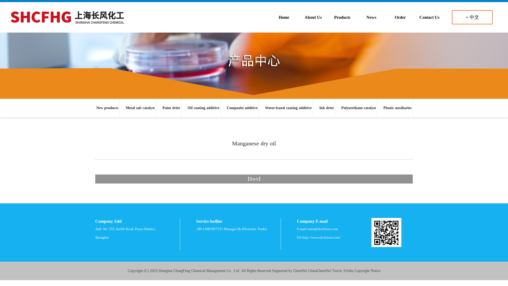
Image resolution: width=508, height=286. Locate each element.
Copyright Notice (367, 271)
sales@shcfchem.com (322, 229)
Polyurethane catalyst (358, 108)
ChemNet (300, 271)
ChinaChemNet (319, 271)
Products (342, 17)
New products (107, 108)
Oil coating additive (203, 108)
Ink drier (326, 108)
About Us (313, 17)
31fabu (348, 271)
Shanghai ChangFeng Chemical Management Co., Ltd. (199, 271)
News (371, 17)
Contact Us (429, 17)
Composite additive (242, 108)
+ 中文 (472, 17)
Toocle (337, 271)
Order (400, 17)
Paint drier (171, 108)
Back (254, 179)
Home (284, 17)
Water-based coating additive (288, 108)
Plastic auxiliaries (397, 108)
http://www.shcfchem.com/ (321, 237)
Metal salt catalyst (140, 108)
